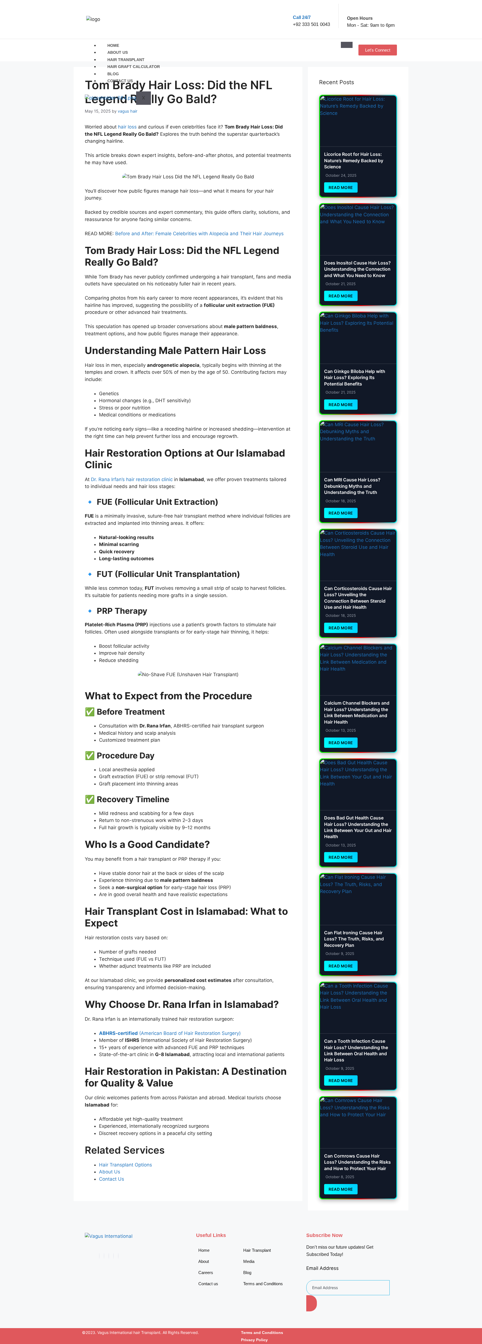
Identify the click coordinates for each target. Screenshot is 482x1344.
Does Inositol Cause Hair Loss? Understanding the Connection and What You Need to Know (357, 269)
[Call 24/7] (297, 8)
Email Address (322, 1268)
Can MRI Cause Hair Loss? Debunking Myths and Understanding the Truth (352, 486)
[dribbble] (113, 1256)
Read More (341, 187)
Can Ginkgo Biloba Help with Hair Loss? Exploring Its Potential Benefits (354, 377)
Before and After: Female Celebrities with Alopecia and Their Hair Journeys (199, 233)
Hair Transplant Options (125, 1165)
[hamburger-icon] (347, 45)
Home (113, 45)
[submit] (311, 1303)
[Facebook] (99, 1256)
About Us (109, 1172)
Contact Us (111, 1179)
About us (117, 52)
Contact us (120, 81)
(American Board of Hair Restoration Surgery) (170, 1033)
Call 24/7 (302, 17)
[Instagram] (118, 1256)
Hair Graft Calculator (133, 66)
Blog (113, 74)
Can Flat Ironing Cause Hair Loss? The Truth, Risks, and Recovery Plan (354, 939)
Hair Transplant (125, 59)
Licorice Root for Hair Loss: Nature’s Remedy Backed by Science (353, 160)
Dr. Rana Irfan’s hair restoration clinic (132, 479)
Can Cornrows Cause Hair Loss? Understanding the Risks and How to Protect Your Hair (357, 1162)
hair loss (127, 127)
